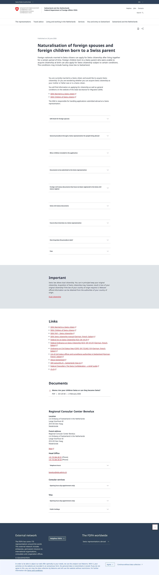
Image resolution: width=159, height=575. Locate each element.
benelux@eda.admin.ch (58, 472)
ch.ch (52, 369)
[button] (23, 21)
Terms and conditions (35, 570)
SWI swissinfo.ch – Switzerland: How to (65, 363)
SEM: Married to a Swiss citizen (62, 94)
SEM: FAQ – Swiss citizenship (61, 333)
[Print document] (138, 28)
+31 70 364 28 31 (55, 457)
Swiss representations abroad (94, 541)
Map (50, 448)
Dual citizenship (55, 297)
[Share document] (142, 28)
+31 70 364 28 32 (55, 460)
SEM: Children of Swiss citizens (62, 97)
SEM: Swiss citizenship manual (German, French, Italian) (71, 336)
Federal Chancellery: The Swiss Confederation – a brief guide (73, 366)
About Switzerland (57, 360)
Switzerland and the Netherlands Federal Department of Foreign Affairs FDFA (60, 9)
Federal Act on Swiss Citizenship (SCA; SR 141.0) (68, 340)
